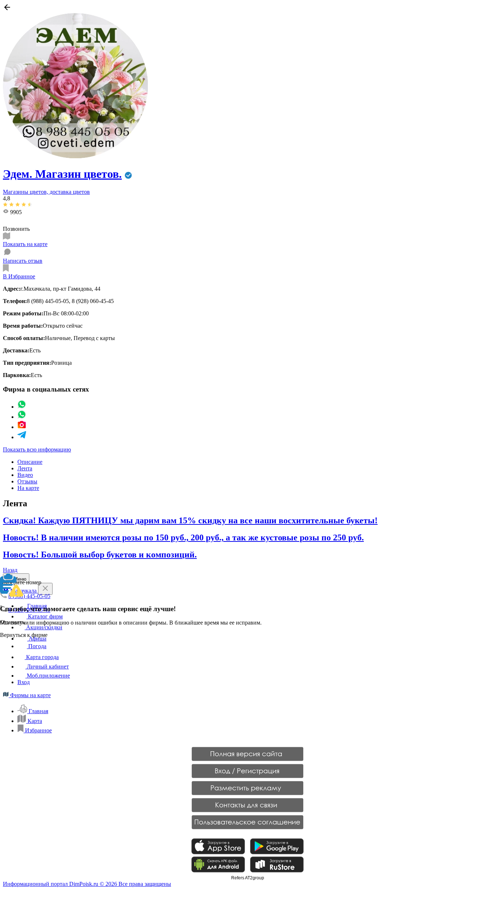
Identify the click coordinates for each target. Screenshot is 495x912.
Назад (10, 570)
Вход (23, 682)
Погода (36, 646)
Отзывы (27, 481)
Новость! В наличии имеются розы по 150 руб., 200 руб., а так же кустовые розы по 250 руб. (183, 537)
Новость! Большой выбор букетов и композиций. (100, 554)
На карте (28, 488)
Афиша (36, 638)
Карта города (42, 657)
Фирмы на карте (30, 695)
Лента (24, 468)
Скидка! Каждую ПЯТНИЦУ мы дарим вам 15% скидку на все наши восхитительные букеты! (190, 520)
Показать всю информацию (37, 449)
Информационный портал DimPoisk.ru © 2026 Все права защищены (87, 884)
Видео (25, 475)
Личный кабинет (47, 666)
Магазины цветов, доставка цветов (46, 192)
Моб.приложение (47, 675)
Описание (29, 462)
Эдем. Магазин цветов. (62, 173)
